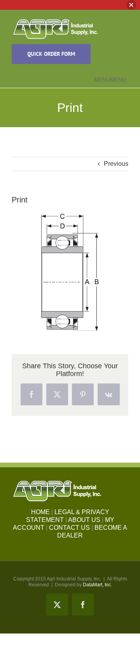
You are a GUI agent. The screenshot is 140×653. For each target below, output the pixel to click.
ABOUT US (84, 519)
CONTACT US (69, 527)
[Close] (131, 5)
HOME (40, 512)
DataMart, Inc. (97, 584)
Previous (116, 163)
